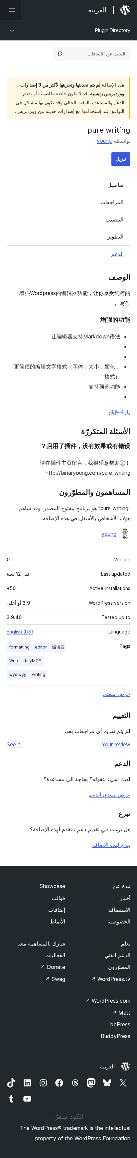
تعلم (125, 943)
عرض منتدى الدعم (109, 794)
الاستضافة (119, 909)
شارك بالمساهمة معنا (41, 943)
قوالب (58, 898)
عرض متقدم (116, 693)
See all (15, 744)
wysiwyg (18, 674)
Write (14, 660)
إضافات (56, 909)
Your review (116, 744)
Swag (55, 979)
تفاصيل (115, 184)
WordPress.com (107, 1000)
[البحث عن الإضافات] (60, 53)
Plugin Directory (112, 30)
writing (38, 674)
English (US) (20, 631)
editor (41, 646)
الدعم (117, 254)
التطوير (115, 236)
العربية (107, 1066)
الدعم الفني (117, 955)
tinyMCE (33, 660)
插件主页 (119, 412)
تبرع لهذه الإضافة (111, 844)
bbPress (120, 1024)
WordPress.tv (110, 979)
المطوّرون (119, 967)
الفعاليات (55, 955)
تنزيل (121, 159)
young (104, 140)
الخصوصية (118, 921)
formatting (19, 646)
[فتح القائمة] (10, 10)
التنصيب (114, 219)
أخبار (125, 898)
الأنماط (57, 921)
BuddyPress (115, 1036)
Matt (121, 1012)
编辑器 (58, 646)
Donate (52, 967)
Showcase (52, 886)
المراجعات (111, 202)
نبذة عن (121, 886)
